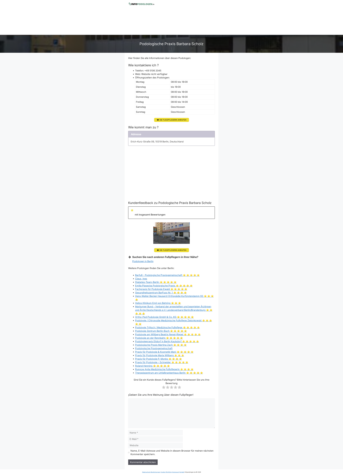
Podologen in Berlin (142, 261)
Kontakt (181, 472)
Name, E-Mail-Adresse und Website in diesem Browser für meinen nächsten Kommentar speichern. (172, 452)
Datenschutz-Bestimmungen (151, 472)
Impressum (175, 472)
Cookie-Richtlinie (166, 472)
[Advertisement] (171, 21)
